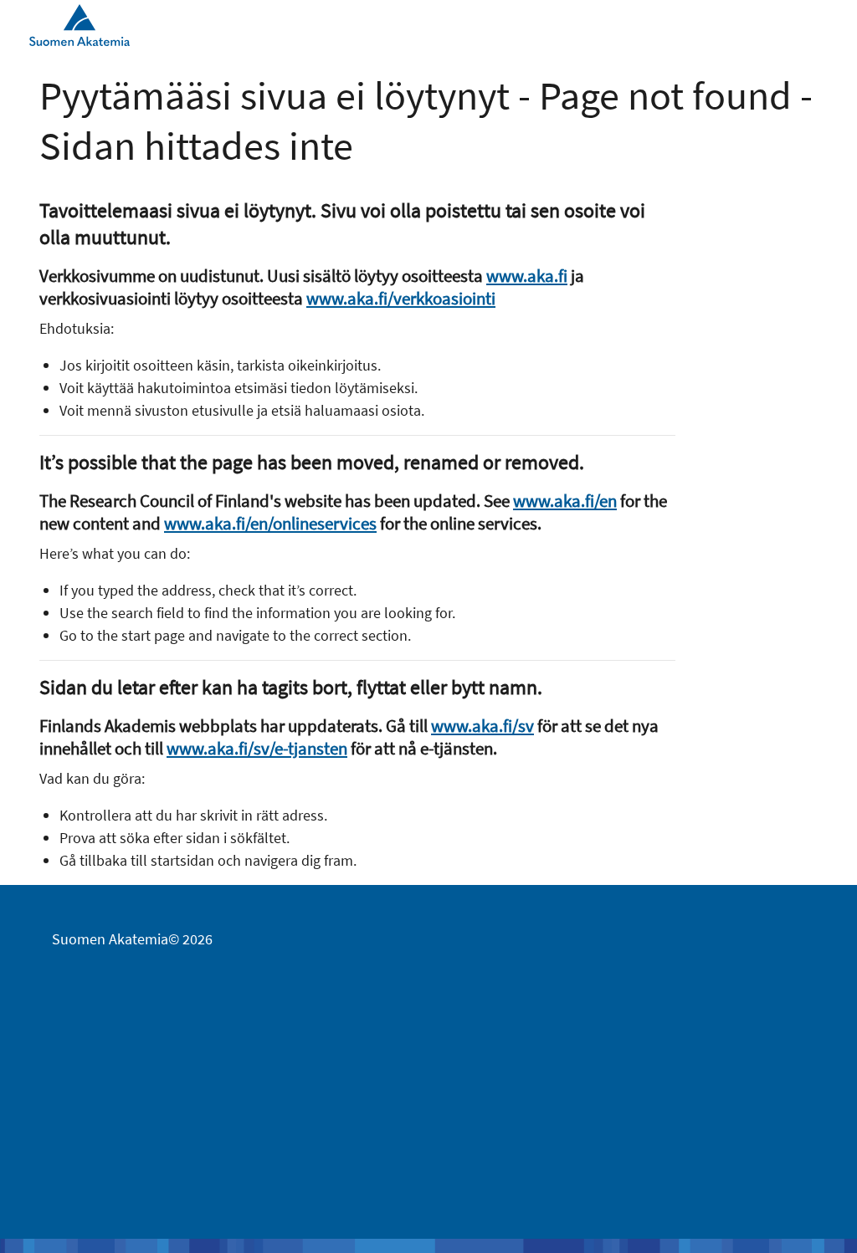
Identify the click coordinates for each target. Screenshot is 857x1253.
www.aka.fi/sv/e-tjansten (257, 748)
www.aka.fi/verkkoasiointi (400, 298)
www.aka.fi (526, 275)
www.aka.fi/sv (482, 725)
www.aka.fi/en (565, 500)
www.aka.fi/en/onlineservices (270, 523)
